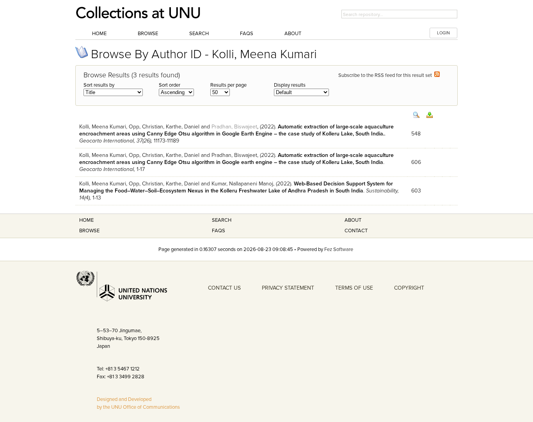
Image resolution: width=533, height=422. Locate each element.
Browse (148, 33)
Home (99, 33)
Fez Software (338, 249)
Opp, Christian (146, 126)
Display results (290, 85)
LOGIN (443, 33)
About (292, 33)
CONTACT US (224, 288)
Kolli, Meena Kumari (102, 126)
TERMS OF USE (354, 288)
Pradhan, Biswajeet (234, 126)
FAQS (218, 231)
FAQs (246, 33)
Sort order (169, 85)
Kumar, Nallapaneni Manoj (242, 183)
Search (199, 33)
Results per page (228, 85)
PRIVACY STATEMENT (288, 288)
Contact (356, 231)
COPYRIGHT (409, 288)
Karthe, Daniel (182, 126)
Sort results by (99, 85)
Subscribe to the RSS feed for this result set (386, 75)
